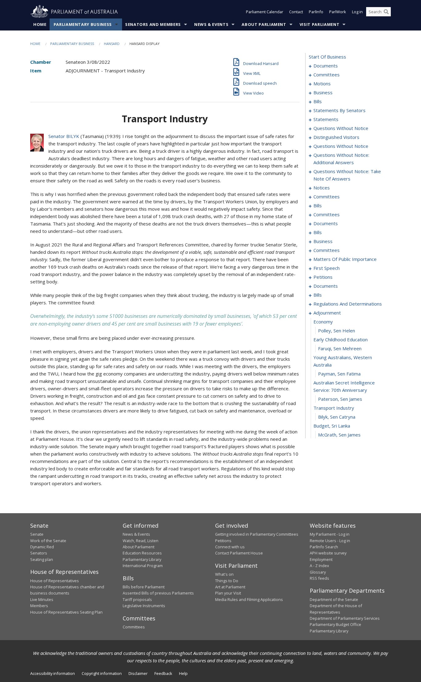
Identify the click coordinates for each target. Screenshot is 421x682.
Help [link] (183, 673)
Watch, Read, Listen (140, 540)
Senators (38, 553)
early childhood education (340, 339)
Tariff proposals (137, 599)
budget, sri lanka (331, 426)
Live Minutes (41, 599)
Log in (357, 11)
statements (325, 119)
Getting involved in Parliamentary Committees (256, 534)
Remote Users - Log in (330, 540)
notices (321, 188)
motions (322, 83)
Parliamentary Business (83, 24)
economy (323, 322)
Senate (36, 534)
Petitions (223, 540)
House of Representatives (54, 580)
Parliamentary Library (142, 559)
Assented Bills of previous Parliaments (158, 593)
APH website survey (328, 553)
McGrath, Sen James (339, 435)
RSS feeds (319, 578)
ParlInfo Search (324, 547)
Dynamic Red (42, 547)
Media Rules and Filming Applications (249, 599)
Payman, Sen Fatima (339, 374)
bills (317, 101)
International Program (143, 565)
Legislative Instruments (144, 605)
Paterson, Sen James (340, 399)
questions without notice (340, 128)
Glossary (318, 572)
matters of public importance (345, 259)
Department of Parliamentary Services (345, 618)
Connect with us (230, 547)
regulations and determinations (347, 304)
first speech (326, 268)
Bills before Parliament (144, 587)
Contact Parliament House (239, 553)
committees (326, 74)
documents (325, 66)
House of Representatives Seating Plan (66, 612)
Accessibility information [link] (52, 673)
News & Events (211, 24)
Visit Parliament (319, 24)
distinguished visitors (336, 137)
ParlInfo (316, 11)
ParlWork (337, 11)
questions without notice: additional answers (341, 158)
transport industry (333, 408)
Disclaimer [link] (138, 673)
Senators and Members (153, 24)
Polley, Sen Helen (336, 330)
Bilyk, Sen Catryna (336, 417)
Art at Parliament (230, 587)
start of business (327, 57)
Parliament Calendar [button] (264, 11)
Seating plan (41, 559)
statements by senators (339, 110)
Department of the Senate (334, 599)
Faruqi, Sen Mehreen (340, 348)
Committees (134, 627)
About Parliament (264, 24)
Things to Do (226, 580)
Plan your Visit (228, 593)
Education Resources (142, 553)
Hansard (112, 43)
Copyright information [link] (102, 673)
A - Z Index (319, 565)
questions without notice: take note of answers (347, 175)
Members (39, 605)
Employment (321, 559)
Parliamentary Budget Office (335, 624)
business (323, 92)
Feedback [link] (163, 673)
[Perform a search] (386, 11)
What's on (224, 574)
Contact (296, 11)
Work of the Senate (48, 540)
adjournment (327, 313)
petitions (323, 277)
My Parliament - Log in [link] (329, 534)
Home (40, 24)
